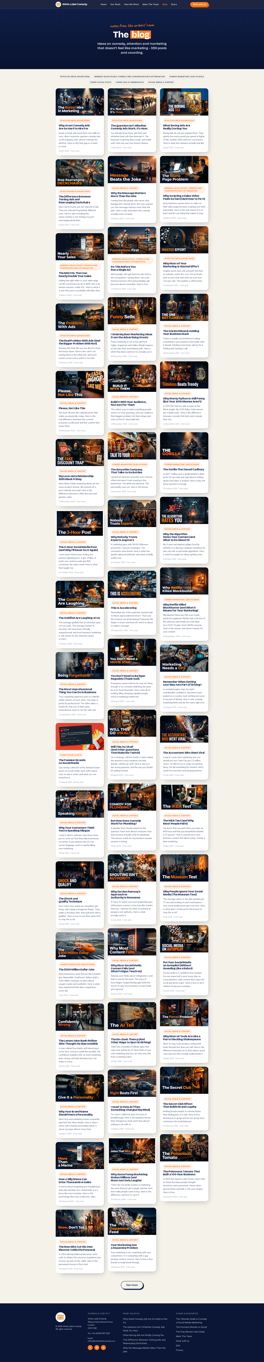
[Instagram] (96, 1347)
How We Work (131, 4)
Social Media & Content (161, 82)
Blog (165, 4)
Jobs (178, 1345)
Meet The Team (151, 4)
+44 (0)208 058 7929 (100, 1333)
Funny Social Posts (100, 82)
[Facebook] (90, 1347)
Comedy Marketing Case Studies (186, 77)
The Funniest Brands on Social (191, 1327)
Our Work (115, 4)
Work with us (199, 4)
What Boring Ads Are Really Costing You (143, 1335)
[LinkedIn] (103, 1347)
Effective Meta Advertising (75, 77)
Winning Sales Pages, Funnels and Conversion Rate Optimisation (129, 77)
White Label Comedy (74, 4)
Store (174, 4)
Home (104, 4)
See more (132, 1285)
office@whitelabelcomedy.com (101, 1341)
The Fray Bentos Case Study (190, 1331)
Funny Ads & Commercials (130, 82)
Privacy (179, 1350)
